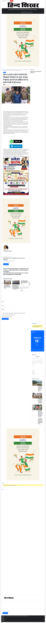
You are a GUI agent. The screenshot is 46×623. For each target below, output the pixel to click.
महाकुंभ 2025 (4, 511)
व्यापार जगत (23, 9)
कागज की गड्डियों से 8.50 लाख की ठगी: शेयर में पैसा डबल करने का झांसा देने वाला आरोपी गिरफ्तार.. (40, 400)
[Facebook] (44, 621)
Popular (33, 370)
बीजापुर (3, 533)
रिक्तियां (31, 9)
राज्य (15, 9)
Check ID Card (3, 620)
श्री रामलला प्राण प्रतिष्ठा (5, 588)
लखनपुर (3, 564)
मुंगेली (3, 541)
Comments (33, 373)
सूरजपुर (4, 72)
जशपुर (3, 559)
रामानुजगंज (4, 544)
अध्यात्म (36, 9)
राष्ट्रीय (14, 9)
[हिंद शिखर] (23, 5)
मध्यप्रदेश (4, 575)
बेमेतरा (3, 523)
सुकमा (3, 534)
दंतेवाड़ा (3, 528)
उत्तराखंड (4, 501)
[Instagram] (42, 621)
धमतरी (3, 548)
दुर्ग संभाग (4, 519)
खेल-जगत (28, 9)
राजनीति (21, 9)
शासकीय (3, 582)
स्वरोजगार (34, 9)
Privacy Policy (3, 618)
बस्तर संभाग (4, 526)
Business (4, 491)
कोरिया (3, 558)
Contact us (2, 617)
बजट (3, 508)
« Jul (33, 365)
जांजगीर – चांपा (4, 538)
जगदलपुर (4, 527)
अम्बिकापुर (4, 555)
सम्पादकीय (18, 9)
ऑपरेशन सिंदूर (4, 503)
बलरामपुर (3, 561)
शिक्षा (26, 9)
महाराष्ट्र (3, 577)
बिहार (3, 574)
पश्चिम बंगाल (4, 572)
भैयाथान (3, 568)
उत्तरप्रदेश (4, 515)
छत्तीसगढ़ (3, 518)
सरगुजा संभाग (4, 554)
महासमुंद (3, 551)
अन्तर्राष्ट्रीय (11, 9)
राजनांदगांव (4, 524)
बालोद (3, 521)
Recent (33, 372)
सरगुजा (3, 565)
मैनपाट (3, 562)
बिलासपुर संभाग (4, 536)
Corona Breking (5, 494)
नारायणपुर (4, 530)
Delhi (3, 495)
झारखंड (3, 569)
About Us (2, 616)
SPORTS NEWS (5, 505)
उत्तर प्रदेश (4, 500)
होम (8, 9)
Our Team (2, 619)
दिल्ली (3, 571)
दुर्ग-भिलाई (4, 520)
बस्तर (3, 531)
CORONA (4, 492)
